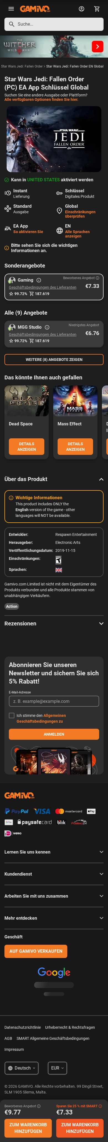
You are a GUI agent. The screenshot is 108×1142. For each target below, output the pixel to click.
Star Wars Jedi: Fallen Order (22, 66)
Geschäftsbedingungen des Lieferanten (42, 287)
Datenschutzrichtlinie (22, 1027)
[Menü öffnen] (11, 8)
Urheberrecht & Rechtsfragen (70, 1027)
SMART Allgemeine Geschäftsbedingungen (53, 1038)
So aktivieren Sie (28, 232)
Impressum (14, 1049)
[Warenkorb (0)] (97, 8)
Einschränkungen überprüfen (80, 214)
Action (11, 606)
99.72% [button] (20, 293)
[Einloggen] (81, 8)
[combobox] (54, 24)
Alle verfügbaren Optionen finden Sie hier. (41, 99)
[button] (54, 287)
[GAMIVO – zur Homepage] (35, 9)
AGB (8, 1038)
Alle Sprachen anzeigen (77, 234)
